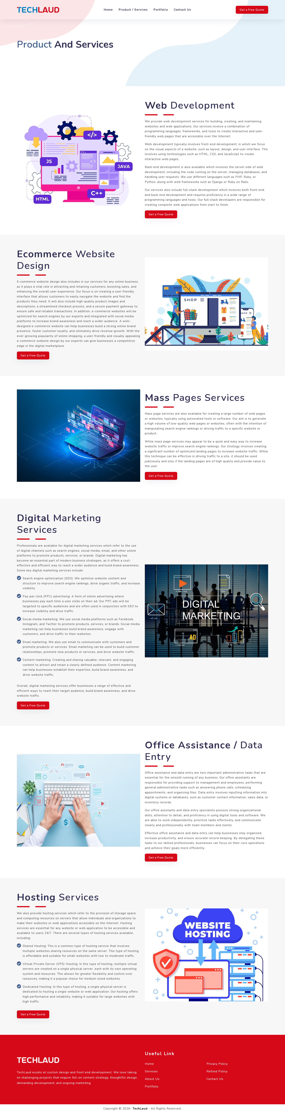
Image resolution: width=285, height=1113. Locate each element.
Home (108, 10)
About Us (152, 1079)
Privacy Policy (217, 1064)
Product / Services (133, 10)
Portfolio (161, 10)
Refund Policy (217, 1071)
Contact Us (182, 10)
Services (151, 1071)
